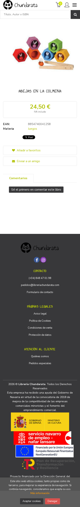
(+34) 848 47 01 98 (40, 278)
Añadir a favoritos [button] (28, 150)
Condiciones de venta (40, 328)
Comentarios (18, 178)
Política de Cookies (40, 321)
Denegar (52, 501)
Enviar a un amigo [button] (28, 161)
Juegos (32, 129)
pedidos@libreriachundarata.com (40, 285)
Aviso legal (40, 313)
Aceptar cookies (32, 501)
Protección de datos (40, 335)
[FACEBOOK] (37, 260)
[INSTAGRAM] (43, 260)
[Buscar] (75, 14)
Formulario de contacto (40, 292)
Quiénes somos (40, 356)
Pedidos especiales (40, 363)
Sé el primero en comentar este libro (36, 189)
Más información (40, 493)
